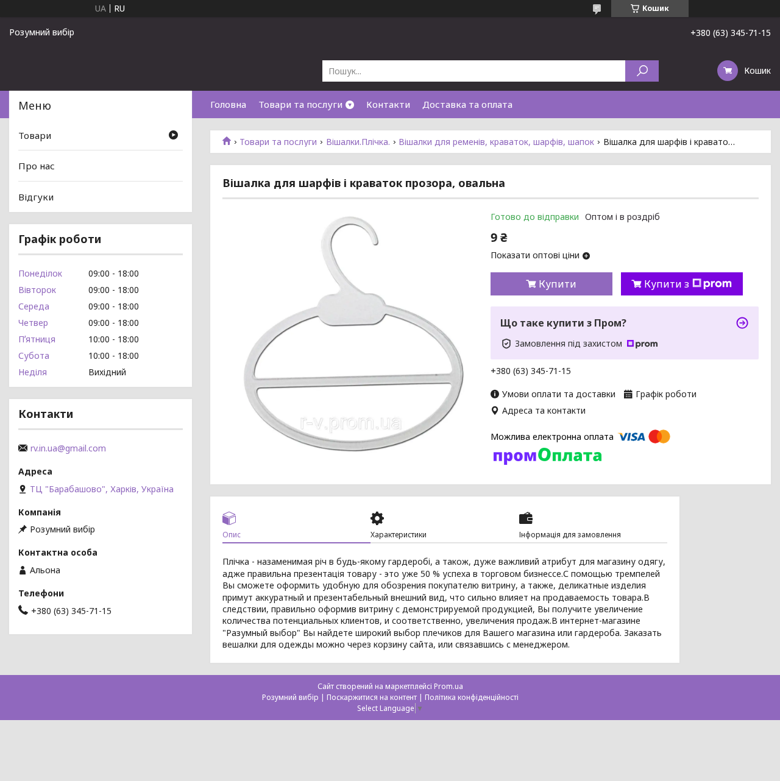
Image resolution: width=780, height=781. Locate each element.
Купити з (666, 284)
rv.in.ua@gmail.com (68, 448)
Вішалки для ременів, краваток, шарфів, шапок (496, 141)
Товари (34, 135)
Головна (228, 104)
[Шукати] (642, 71)
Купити (557, 284)
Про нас (36, 166)
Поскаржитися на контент (372, 697)
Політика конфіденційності (472, 697)
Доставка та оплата (467, 104)
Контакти (388, 104)
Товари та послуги (300, 104)
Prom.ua (448, 686)
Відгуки (36, 197)
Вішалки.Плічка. (358, 141)
